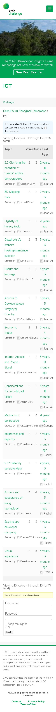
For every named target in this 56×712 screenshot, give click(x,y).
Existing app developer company (12, 527)
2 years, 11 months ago (28, 127)
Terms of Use (28, 704)
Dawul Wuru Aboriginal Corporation (24, 111)
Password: (11, 613)
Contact (16, 701)
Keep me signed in (18, 625)
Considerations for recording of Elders (14, 391)
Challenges (8, 102)
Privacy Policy (36, 701)
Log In (9, 632)
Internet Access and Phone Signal (15, 362)
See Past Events (29, 72)
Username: (12, 603)
